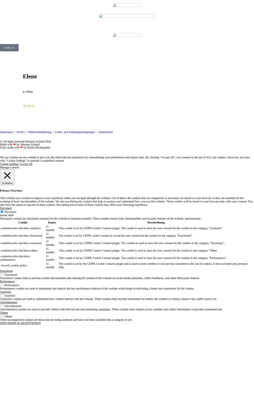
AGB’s (20, 132)
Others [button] (4, 312)
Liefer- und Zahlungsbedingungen (75, 132)
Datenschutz (106, 132)
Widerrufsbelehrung (39, 132)
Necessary (10, 211)
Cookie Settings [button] (9, 164)
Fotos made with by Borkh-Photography (25, 147)
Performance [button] (7, 281)
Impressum (6, 132)
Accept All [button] (26, 164)
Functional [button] (6, 271)
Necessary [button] (6, 208)
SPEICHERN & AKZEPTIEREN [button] (20, 323)
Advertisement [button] (8, 302)
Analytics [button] (5, 291)
